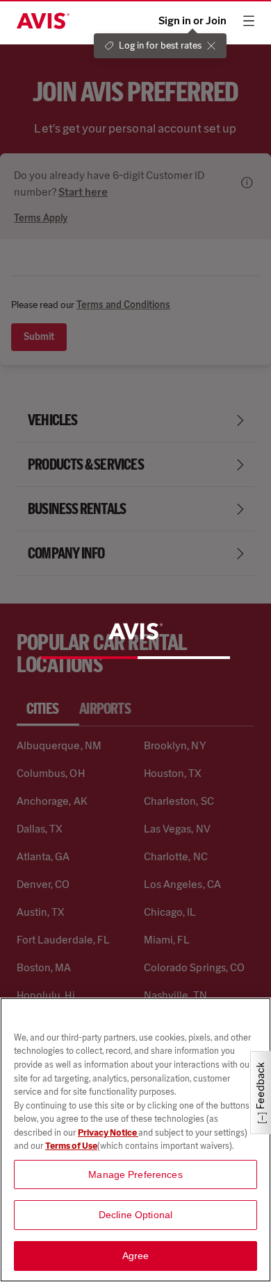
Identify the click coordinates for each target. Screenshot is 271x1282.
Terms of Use (71, 1145)
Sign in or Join (192, 20)
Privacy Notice (108, 1132)
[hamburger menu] (248, 20)
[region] (135, 1140)
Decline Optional (135, 1214)
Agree (135, 1255)
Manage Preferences (135, 1174)
